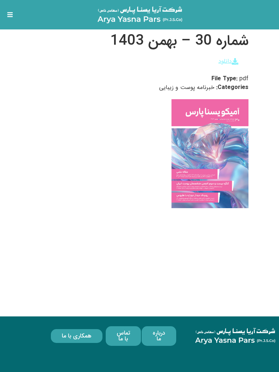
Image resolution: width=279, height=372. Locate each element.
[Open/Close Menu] (10, 14)
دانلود (225, 61)
